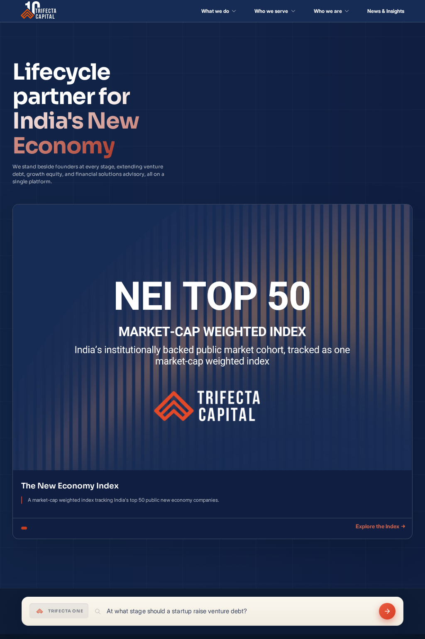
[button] (218, 11)
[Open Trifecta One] (387, 611)
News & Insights (385, 11)
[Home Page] (38, 11)
